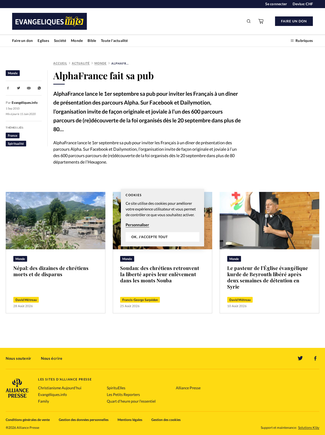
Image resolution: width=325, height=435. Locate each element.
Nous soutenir (18, 358)
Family (43, 401)
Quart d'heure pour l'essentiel (131, 401)
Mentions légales (130, 420)
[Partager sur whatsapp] (39, 88)
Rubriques (304, 40)
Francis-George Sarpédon (140, 300)
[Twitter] (300, 358)
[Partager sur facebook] (8, 88)
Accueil (60, 63)
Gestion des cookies (166, 420)
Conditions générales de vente (28, 420)
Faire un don (22, 40)
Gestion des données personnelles (83, 420)
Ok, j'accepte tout (149, 237)
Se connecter (276, 4)
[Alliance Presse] (17, 398)
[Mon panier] (261, 21)
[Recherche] (249, 21)
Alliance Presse (188, 387)
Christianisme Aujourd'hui (59, 387)
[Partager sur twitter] (18, 88)
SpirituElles (116, 387)
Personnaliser (137, 224)
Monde (77, 40)
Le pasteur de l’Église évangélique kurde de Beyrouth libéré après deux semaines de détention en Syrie (267, 277)
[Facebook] (315, 358)
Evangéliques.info (52, 394)
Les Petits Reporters (123, 394)
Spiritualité (16, 143)
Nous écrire (52, 358)
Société (60, 40)
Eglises (43, 40)
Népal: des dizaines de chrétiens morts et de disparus (51, 271)
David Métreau (26, 300)
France (12, 135)
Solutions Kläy (308, 427)
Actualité (81, 63)
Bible (92, 40)
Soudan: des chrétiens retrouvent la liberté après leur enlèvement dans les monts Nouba (159, 274)
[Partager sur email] (28, 88)
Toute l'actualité (114, 40)
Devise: (303, 4)
